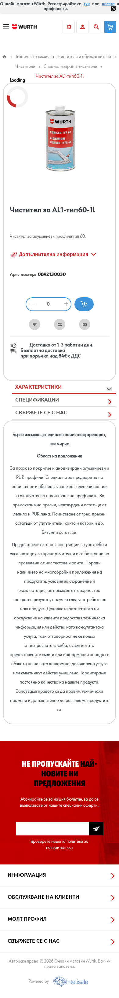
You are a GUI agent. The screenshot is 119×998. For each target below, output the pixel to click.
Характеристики (38, 387)
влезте (108, 4)
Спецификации (37, 400)
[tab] (64, 387)
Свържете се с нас (41, 413)
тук (87, 4)
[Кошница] (110, 27)
